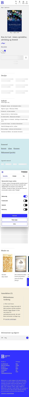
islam (10, 148)
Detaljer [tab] (14, 176)
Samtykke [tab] (5, 176)
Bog (3, 51)
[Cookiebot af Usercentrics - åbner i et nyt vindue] (21, 172)
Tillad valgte (14, 219)
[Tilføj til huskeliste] (26, 58)
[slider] (14, 21)
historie (3, 148)
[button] (14, 338)
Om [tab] (24, 176)
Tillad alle (14, 215)
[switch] (25, 201)
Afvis (14, 224)
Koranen (16, 148)
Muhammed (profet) (8, 152)
